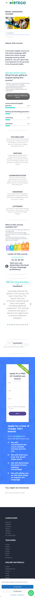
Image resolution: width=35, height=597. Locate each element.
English (7, 546)
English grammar (10, 569)
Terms (15, 406)
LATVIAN (7, 533)
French (7, 555)
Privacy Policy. (22, 406)
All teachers (8, 557)
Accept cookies (17, 586)
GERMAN (8, 524)
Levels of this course (17, 254)
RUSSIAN (8, 526)
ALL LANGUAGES (10, 535)
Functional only (17, 591)
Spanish (7, 553)
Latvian (7, 544)
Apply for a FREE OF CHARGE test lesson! (18, 96)
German (7, 549)
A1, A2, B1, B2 (17, 260)
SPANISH (8, 531)
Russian (7, 551)
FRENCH (7, 529)
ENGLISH (8, 522)
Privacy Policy (13, 595)
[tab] (17, 33)
